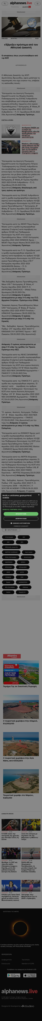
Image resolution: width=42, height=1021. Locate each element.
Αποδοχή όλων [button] (21, 514)
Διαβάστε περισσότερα (27, 506)
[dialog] (21, 510)
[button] (21, 509)
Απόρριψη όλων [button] (21, 518)
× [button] (38, 495)
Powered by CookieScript (21, 526)
